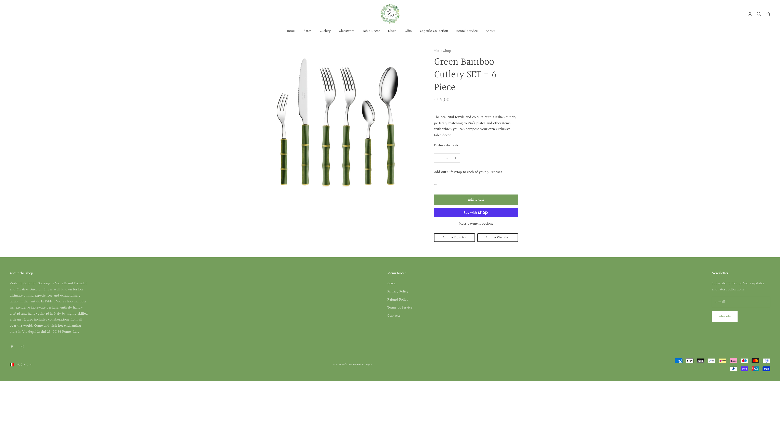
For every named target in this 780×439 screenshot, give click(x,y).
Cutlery (325, 31)
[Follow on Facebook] (12, 346)
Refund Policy (397, 300)
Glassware (346, 31)
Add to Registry (454, 237)
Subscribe (725, 316)
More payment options (476, 224)
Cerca (391, 283)
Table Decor (371, 31)
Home (290, 31)
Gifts (408, 31)
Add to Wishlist (498, 237)
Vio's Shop (442, 51)
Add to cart (476, 199)
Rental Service (467, 31)
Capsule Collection (434, 31)
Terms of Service (399, 308)
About (490, 31)
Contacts (394, 316)
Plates (307, 31)
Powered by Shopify (362, 364)
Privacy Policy (397, 291)
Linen (392, 31)
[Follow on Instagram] (22, 346)
